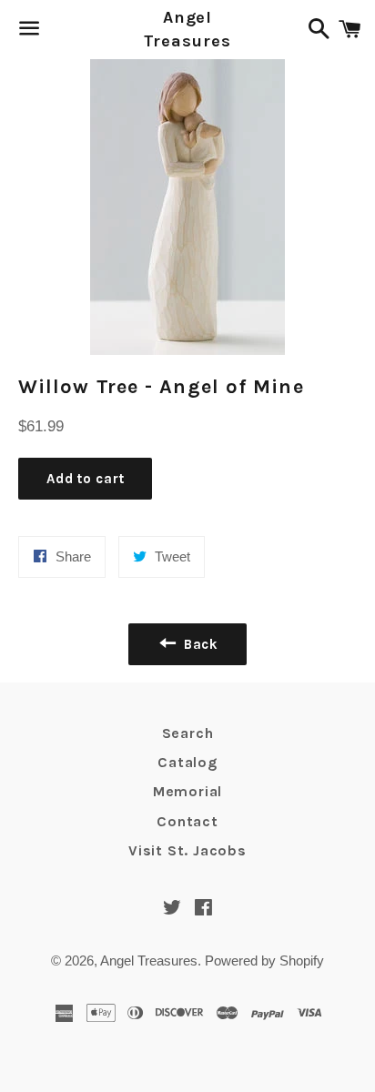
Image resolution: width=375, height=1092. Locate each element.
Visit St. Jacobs (187, 850)
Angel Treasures (187, 28)
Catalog (187, 762)
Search (188, 733)
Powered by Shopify (264, 960)
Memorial (187, 791)
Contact (187, 821)
